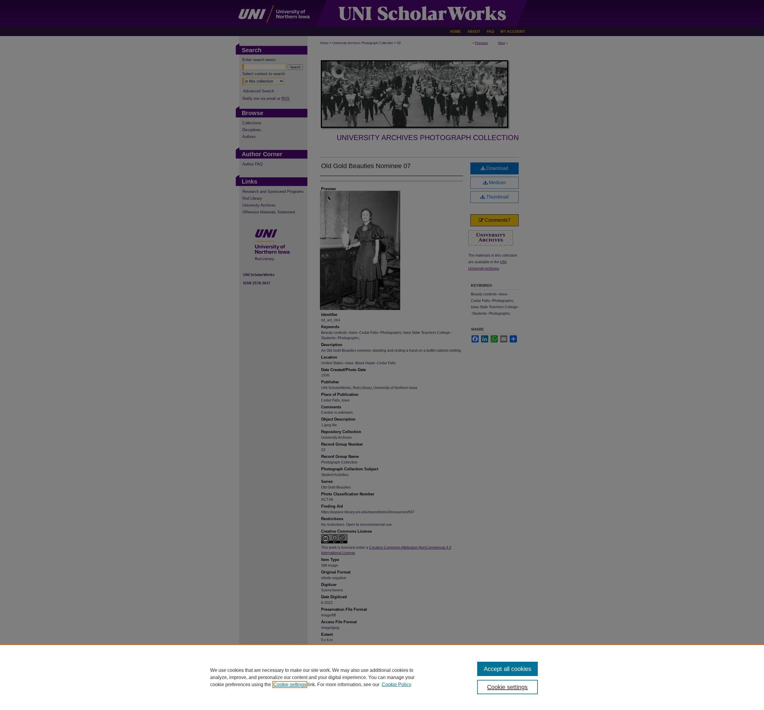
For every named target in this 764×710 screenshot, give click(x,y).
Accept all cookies (507, 669)
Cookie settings (289, 684)
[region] (382, 677)
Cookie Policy (396, 684)
